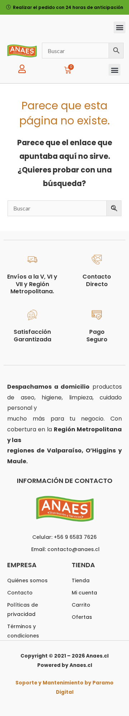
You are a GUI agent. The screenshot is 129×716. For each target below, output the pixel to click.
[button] (119, 27)
